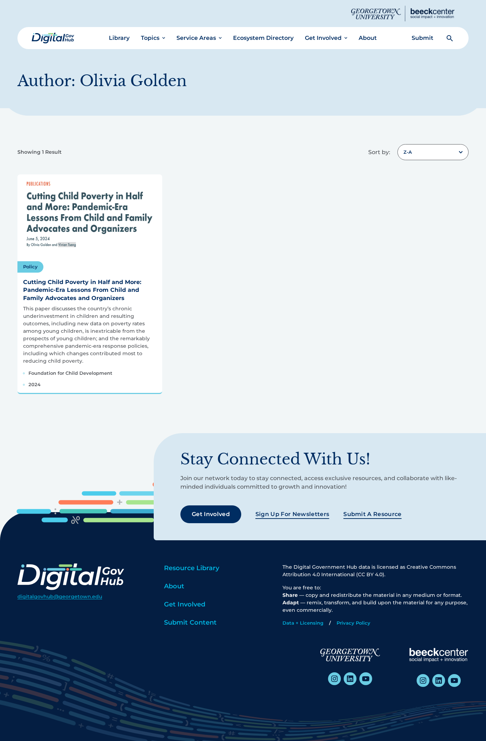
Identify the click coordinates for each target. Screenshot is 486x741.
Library (119, 38)
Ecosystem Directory (263, 38)
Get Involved (323, 38)
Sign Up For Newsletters (292, 514)
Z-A (407, 152)
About (368, 38)
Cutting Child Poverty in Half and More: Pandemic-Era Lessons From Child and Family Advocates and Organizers (82, 290)
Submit (422, 38)
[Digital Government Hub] (53, 38)
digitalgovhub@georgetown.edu (59, 596)
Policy (30, 266)
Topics (150, 38)
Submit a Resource (372, 514)
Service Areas (196, 38)
